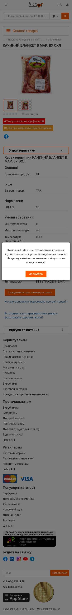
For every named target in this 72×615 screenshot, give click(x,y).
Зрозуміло (36, 274)
